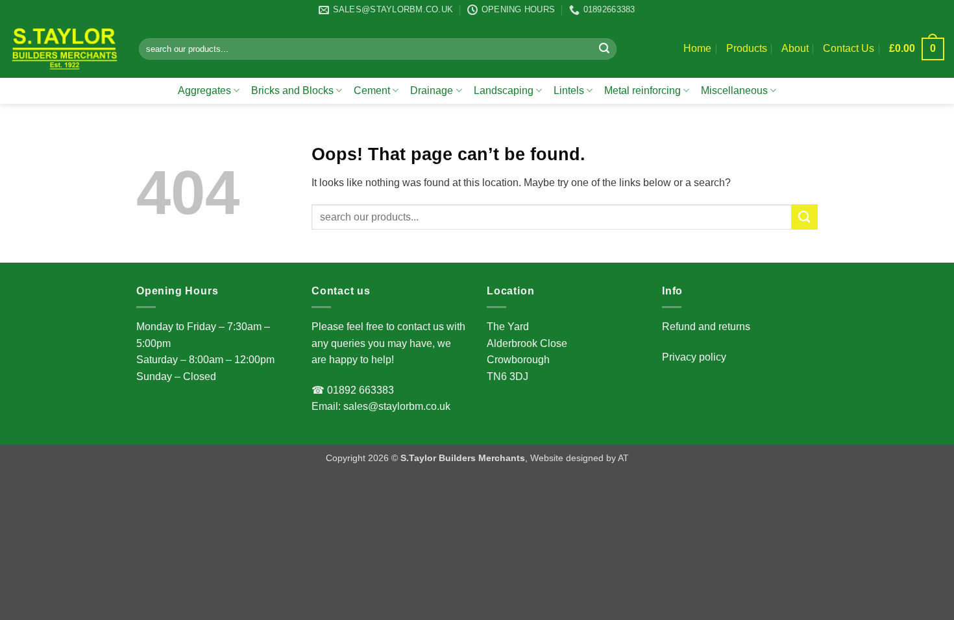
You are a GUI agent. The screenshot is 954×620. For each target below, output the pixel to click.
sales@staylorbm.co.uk (395, 406)
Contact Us (848, 48)
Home (697, 48)
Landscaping (503, 90)
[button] (916, 49)
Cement (372, 90)
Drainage (431, 90)
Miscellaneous (734, 90)
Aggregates (204, 90)
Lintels (569, 90)
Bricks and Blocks (292, 90)
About (795, 48)
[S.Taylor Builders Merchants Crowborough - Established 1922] (64, 49)
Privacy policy (694, 357)
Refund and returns (706, 326)
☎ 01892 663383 (353, 390)
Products (746, 48)
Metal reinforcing (642, 90)
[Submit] (604, 49)
